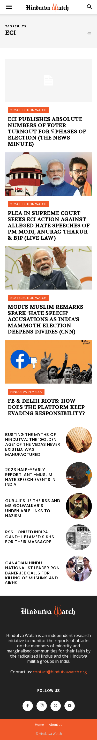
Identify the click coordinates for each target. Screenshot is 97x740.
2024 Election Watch (28, 110)
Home (39, 724)
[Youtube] (69, 706)
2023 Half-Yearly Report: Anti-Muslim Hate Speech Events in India (30, 477)
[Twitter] (55, 706)
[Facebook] (28, 706)
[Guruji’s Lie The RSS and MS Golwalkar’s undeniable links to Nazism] (79, 506)
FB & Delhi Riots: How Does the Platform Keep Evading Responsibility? (46, 407)
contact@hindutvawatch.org (60, 672)
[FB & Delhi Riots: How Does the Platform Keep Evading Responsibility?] (48, 362)
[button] (9, 7)
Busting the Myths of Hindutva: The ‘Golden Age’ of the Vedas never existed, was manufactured (32, 444)
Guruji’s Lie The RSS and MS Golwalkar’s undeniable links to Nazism (32, 508)
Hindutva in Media (26, 392)
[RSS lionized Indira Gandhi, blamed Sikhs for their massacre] (79, 537)
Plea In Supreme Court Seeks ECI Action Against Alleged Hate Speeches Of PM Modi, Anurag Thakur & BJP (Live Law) (48, 225)
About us (55, 724)
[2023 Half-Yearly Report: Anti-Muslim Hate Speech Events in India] (79, 475)
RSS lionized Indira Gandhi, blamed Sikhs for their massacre (29, 537)
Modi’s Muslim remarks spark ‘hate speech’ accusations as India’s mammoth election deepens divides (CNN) (46, 319)
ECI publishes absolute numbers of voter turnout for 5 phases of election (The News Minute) (47, 131)
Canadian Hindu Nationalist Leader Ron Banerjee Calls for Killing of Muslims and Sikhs (32, 573)
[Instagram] (41, 706)
